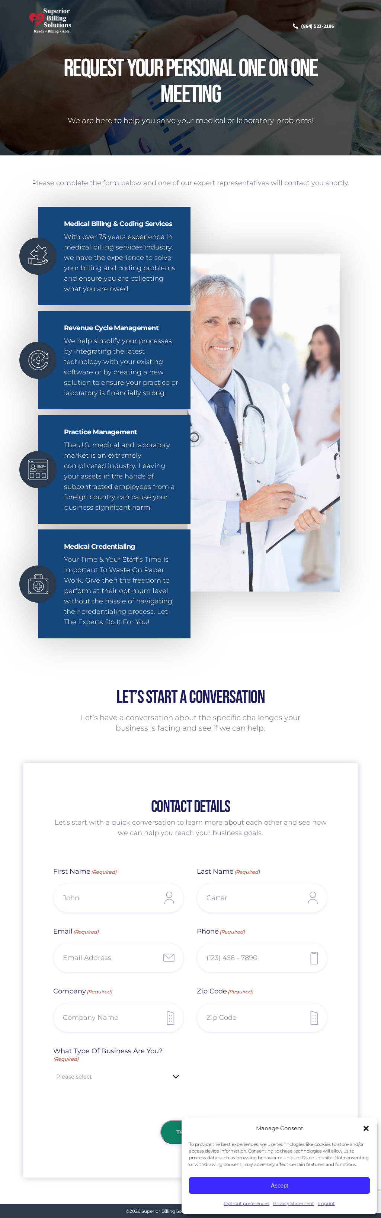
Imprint (326, 1203)
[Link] (50, 35)
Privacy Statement (293, 1203)
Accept (279, 1185)
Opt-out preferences (246, 1203)
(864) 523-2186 (317, 26)
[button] (366, 1128)
